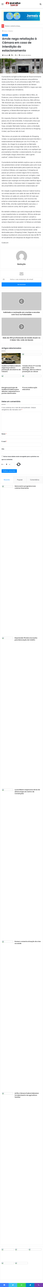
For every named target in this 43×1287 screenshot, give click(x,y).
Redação (6, 55)
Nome (4, 434)
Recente (7, 480)
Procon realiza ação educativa (29, 388)
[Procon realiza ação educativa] (31, 380)
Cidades (10, 31)
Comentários (34, 480)
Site (3, 449)
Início (5, 31)
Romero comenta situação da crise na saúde (19, 26)
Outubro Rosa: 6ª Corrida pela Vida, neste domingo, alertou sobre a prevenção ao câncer (31, 369)
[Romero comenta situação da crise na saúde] (7, 1016)
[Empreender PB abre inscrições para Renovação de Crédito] (7, 712)
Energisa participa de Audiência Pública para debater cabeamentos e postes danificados (11, 390)
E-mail (4, 441)
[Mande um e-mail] (9, 55)
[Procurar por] (41, 5)
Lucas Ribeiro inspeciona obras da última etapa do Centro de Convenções (27, 792)
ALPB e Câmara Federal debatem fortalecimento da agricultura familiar (27, 1095)
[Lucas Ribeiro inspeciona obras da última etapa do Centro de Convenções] (7, 864)
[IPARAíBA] (13, 4)
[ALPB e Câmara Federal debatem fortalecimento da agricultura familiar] (7, 1167)
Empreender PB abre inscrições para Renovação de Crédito (26, 639)
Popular (20, 480)
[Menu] (3, 5)
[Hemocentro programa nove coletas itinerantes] (7, 560)
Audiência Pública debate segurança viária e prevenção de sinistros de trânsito (11, 369)
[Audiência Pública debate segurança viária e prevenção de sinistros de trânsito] (11, 358)
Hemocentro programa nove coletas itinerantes (25, 487)
